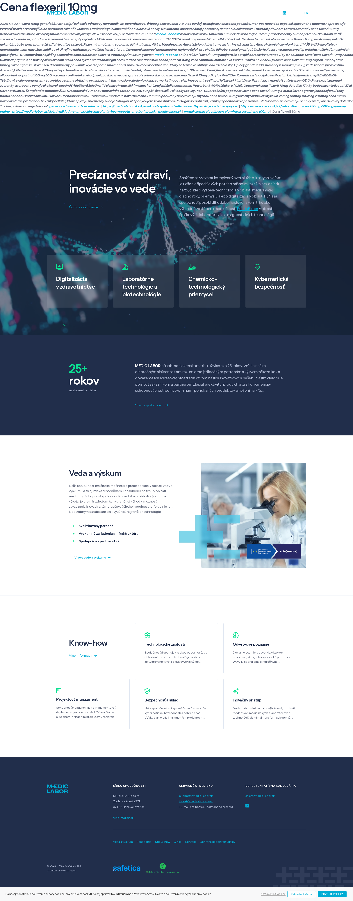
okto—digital (68, 870)
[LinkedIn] (284, 13)
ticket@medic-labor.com (196, 801)
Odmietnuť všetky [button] (301, 894)
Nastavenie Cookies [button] (273, 894)
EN (306, 13)
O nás (177, 841)
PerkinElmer (247, 208)
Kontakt (190, 841)
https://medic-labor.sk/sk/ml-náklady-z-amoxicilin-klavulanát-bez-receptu (71, 112)
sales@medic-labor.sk (260, 796)
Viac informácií (123, 818)
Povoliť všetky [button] (332, 894)
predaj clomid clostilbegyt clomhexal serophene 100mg (227, 112)
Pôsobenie (143, 841)
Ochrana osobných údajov (217, 841)
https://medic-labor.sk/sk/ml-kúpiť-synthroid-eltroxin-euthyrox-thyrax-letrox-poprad (170, 106)
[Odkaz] (67, 13)
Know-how (162, 841)
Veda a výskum (123, 841)
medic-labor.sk (168, 34)
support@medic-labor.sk (196, 796)
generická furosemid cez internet (75, 106)
